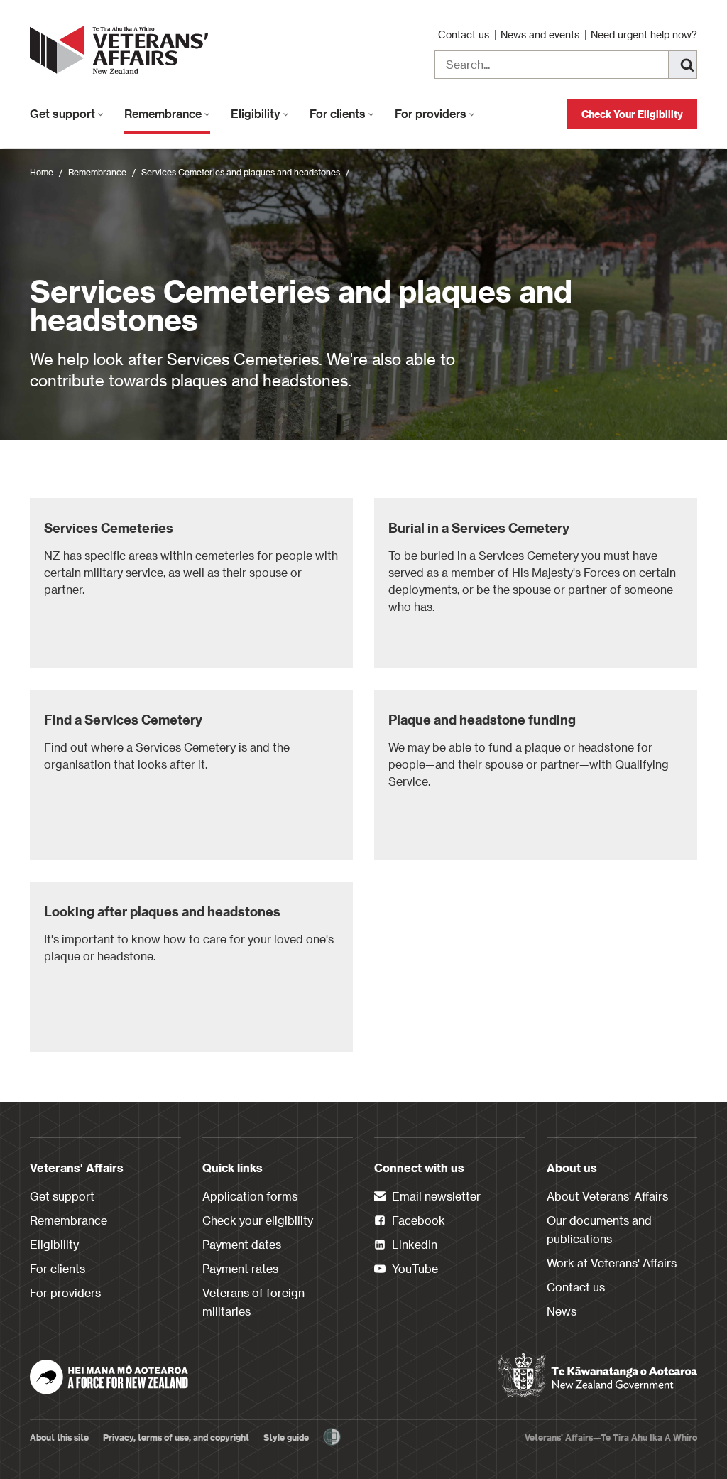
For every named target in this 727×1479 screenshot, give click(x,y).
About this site (59, 1437)
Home (41, 172)
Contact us (465, 34)
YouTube (413, 1268)
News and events (541, 34)
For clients (339, 113)
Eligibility (257, 113)
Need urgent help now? (644, 34)
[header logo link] (122, 50)
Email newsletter (435, 1196)
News (561, 1311)
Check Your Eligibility (632, 114)
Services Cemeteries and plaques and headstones (240, 172)
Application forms (249, 1196)
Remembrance (164, 113)
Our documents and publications (599, 1229)
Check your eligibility (257, 1220)
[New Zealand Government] (597, 1375)
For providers (432, 113)
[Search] (683, 64)
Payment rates (240, 1268)
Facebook (417, 1220)
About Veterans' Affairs (607, 1196)
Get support (64, 113)
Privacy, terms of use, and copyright (176, 1437)
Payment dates (241, 1244)
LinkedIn (413, 1244)
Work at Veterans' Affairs (612, 1262)
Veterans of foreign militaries (253, 1302)
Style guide (286, 1437)
